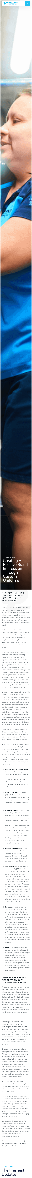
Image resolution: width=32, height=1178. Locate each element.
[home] (11, 3)
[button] (27, 3)
